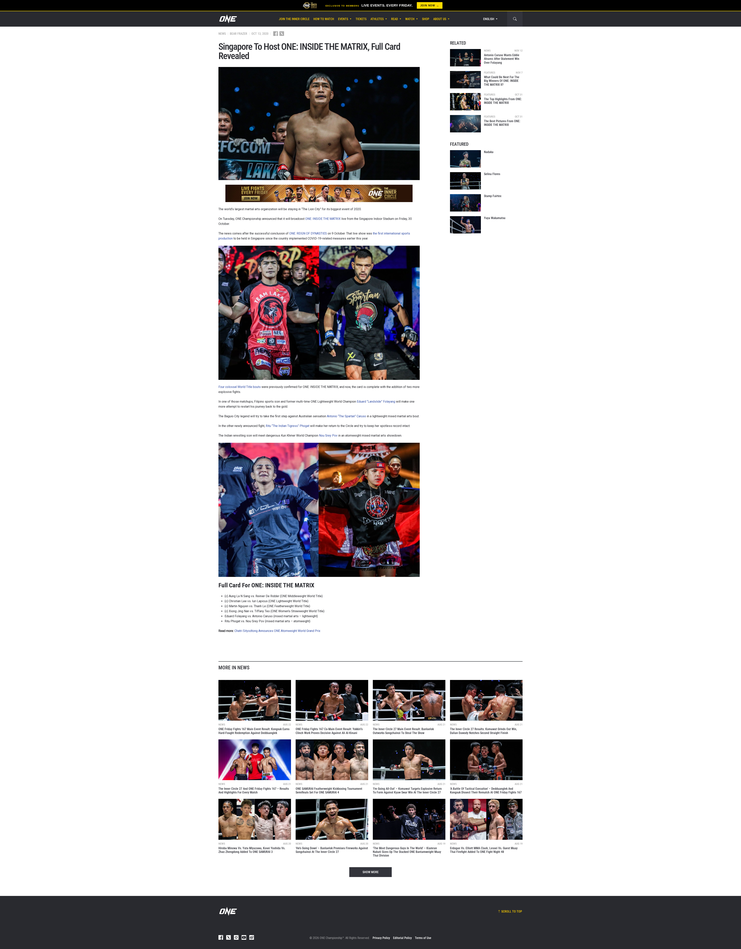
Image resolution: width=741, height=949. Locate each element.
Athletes (377, 19)
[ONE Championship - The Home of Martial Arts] (227, 19)
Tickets (361, 19)
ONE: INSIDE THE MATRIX (323, 219)
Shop (425, 19)
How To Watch (323, 19)
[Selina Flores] (465, 181)
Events (343, 19)
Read (394, 19)
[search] (515, 19)
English (488, 19)
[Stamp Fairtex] (465, 203)
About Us (439, 19)
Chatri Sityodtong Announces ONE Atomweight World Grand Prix (277, 631)
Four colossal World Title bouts (239, 387)
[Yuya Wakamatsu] (465, 225)
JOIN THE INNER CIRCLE (294, 19)
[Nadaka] (465, 159)
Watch (409, 19)
